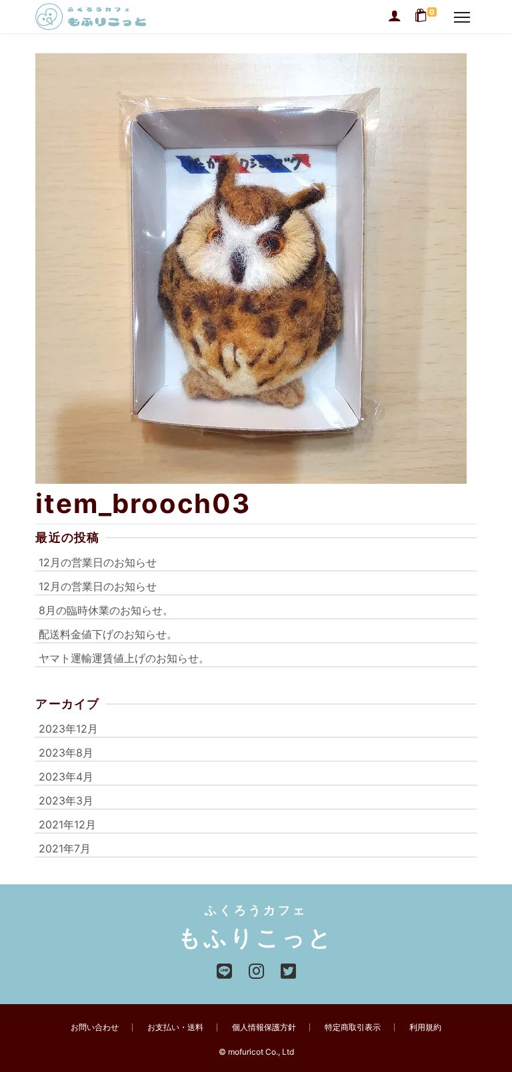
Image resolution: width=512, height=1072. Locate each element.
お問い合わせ (95, 1027)
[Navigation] (462, 16)
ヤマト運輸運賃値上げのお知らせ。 (124, 658)
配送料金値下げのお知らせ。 (108, 634)
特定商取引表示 (353, 1027)
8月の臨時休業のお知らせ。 (106, 610)
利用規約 (425, 1027)
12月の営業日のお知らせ (98, 562)
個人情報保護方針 (264, 1027)
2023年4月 (66, 776)
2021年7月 (65, 848)
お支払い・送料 (175, 1027)
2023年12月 (68, 728)
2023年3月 (66, 800)
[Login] (394, 16)
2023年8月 (66, 752)
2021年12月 (67, 824)
